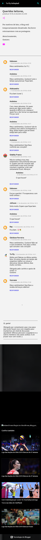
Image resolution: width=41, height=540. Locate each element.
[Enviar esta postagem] (4, 45)
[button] (4, 18)
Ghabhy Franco (16, 155)
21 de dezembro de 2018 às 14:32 (21, 156)
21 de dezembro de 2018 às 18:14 (23, 227)
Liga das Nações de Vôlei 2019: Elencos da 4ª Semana (20, 476)
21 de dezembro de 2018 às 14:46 (21, 190)
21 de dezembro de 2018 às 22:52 (21, 239)
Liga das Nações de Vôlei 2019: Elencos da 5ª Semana (20, 452)
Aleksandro (14, 89)
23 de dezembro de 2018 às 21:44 (21, 282)
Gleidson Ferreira (17, 238)
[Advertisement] (20, 367)
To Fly (12, 254)
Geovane (13, 280)
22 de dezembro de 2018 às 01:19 (27, 174)
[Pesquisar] (38, 3)
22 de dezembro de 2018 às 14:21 (25, 254)
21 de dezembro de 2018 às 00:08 (21, 90)
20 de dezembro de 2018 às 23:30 (21, 63)
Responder (14, 69)
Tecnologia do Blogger (22, 537)
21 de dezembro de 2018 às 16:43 (21, 216)
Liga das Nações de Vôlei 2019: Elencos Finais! (17, 526)
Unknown (13, 61)
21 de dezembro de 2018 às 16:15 (27, 203)
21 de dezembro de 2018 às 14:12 (21, 142)
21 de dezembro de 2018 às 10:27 (21, 123)
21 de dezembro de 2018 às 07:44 (21, 103)
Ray (11, 227)
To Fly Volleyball (12, 3)
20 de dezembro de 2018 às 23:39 (21, 76)
